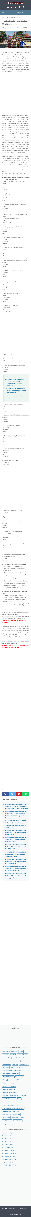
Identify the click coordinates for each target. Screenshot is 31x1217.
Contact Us (15, 1211)
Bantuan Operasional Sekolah (10, 1051)
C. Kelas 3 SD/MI (8, 1139)
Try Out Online (6, 1117)
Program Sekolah (7, 1102)
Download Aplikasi (22, 1054)
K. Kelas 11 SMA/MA (9, 1162)
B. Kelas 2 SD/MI (8, 1136)
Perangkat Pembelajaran (9, 1098)
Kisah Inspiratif (6, 1073)
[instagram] (19, 7)
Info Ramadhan (7, 1064)
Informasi (15, 1064)
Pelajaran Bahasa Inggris (9, 1086)
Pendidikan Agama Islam (9, 1089)
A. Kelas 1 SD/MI (8, 1133)
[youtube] (15, 7)
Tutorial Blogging (7, 1120)
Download (13, 1054)
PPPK (18, 1080)
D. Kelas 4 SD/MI (8, 1141)
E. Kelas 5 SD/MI (8, 1144)
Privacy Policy (12, 1208)
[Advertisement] (15, 94)
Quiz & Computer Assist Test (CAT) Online (13, 1108)
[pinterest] (23, 7)
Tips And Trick (16, 1114)
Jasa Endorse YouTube (16, 1067)
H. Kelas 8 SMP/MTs (9, 1153)
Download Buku (7, 1058)
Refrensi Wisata (7, 1111)
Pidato (19, 1098)
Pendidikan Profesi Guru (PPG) (10, 1092)
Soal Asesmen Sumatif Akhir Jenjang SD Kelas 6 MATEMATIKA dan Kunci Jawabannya (15, 397)
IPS (23, 1058)
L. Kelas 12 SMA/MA (9, 1165)
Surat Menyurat (7, 1114)
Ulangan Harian (7, 1124)
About (8, 1211)
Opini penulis (12, 1080)
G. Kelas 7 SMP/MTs (9, 1150)
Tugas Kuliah (15, 1117)
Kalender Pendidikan (8, 1070)
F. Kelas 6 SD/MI (8, 1147)
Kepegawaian (18, 1070)
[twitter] (11, 7)
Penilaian (23, 1095)
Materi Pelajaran (19, 1076)
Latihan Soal (15, 1073)
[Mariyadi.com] (15, 3)
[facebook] (8, 7)
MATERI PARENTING (8, 1076)
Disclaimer (5, 1208)
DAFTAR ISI (5, 1054)
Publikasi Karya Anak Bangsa (10, 1105)
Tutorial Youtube (17, 1120)
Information (6, 1067)
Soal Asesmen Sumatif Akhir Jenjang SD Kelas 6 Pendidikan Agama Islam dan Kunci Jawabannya (15, 390)
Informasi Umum (24, 1064)
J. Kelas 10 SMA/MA (9, 1159)
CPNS (21, 1051)
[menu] (3, 12)
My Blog (5, 1080)
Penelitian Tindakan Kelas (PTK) (11, 1095)
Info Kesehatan (16, 1061)
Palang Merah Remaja (8, 1083)
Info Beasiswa (6, 1061)
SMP (18, 1111)
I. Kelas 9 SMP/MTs (9, 1156)
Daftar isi (21, 1211)
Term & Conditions (22, 1208)
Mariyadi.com (17, 1214)
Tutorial (22, 1117)
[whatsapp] (25, 794)
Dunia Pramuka (17, 1058)
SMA (14, 1111)
